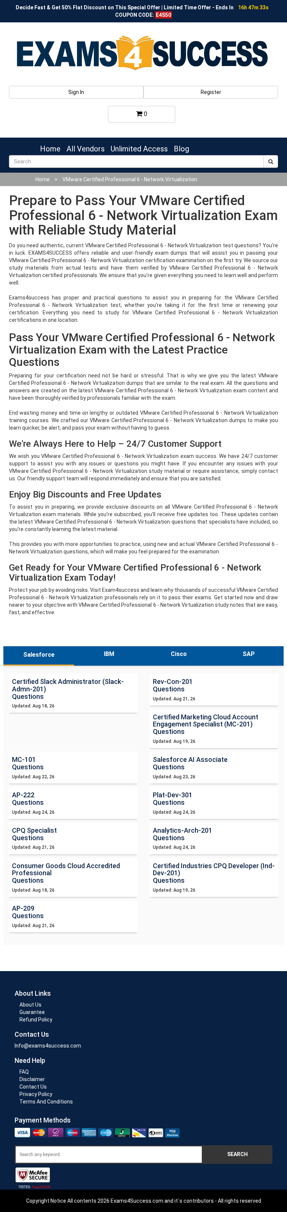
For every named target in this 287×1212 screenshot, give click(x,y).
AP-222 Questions (28, 798)
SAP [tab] (249, 653)
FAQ (24, 1072)
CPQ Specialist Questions (34, 834)
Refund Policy (35, 1020)
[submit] (270, 161)
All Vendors (86, 148)
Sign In (76, 92)
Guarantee (32, 1012)
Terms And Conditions (46, 1102)
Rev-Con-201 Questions (173, 685)
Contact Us (33, 1087)
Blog (181, 148)
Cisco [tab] (179, 653)
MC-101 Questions (28, 763)
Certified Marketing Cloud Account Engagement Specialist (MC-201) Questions (205, 724)
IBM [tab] (109, 653)
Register (211, 92)
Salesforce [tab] (39, 654)
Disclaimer (32, 1079)
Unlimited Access (139, 148)
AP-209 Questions (28, 912)
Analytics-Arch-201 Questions (182, 834)
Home (50, 148)
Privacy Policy (35, 1094)
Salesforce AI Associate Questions (190, 763)
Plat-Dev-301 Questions (172, 798)
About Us (30, 1005)
